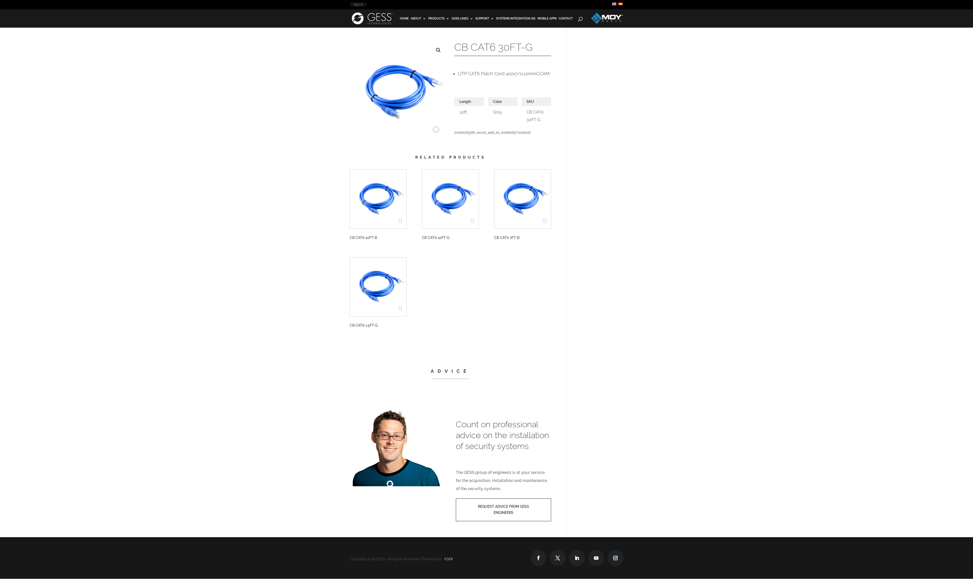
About (416, 18)
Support (482, 18)
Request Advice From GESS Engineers (503, 510)
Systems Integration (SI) (515, 18)
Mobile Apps (547, 18)
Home (404, 18)
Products (436, 18)
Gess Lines (460, 18)
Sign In (358, 4)
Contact (566, 18)
